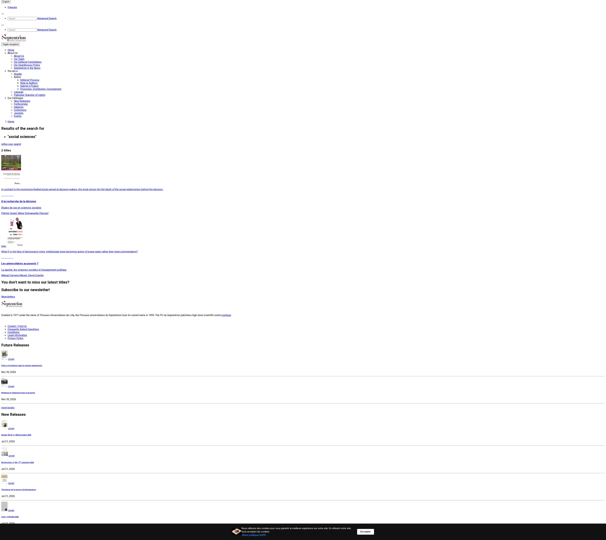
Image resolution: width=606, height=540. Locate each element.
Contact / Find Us (17, 326)
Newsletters (8, 296)
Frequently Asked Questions (23, 329)
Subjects (19, 107)
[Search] (2, 13)
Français (12, 7)
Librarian (18, 92)
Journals (18, 113)
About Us (19, 56)
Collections (20, 110)
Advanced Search (46, 18)
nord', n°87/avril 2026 (10, 517)
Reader (18, 74)
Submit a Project (29, 86)
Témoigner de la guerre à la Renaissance (18, 490)
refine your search (11, 144)
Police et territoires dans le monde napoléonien (21, 366)
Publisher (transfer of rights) (29, 95)
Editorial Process (29, 80)
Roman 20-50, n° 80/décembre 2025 (16, 435)
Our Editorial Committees (28, 62)
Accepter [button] (365, 531)
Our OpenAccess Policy (27, 65)
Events (17, 116)
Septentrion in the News (27, 68)
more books (8, 407)
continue (226, 315)
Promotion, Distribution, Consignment (40, 89)
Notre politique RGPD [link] (254, 535)
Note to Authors (29, 83)
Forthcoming (21, 104)
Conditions (13, 332)
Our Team (19, 59)
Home (11, 50)
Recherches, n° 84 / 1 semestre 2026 (17, 462)
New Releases (22, 101)
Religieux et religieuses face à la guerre (18, 393)
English (6, 1)
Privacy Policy (15, 338)
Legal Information (17, 335)
